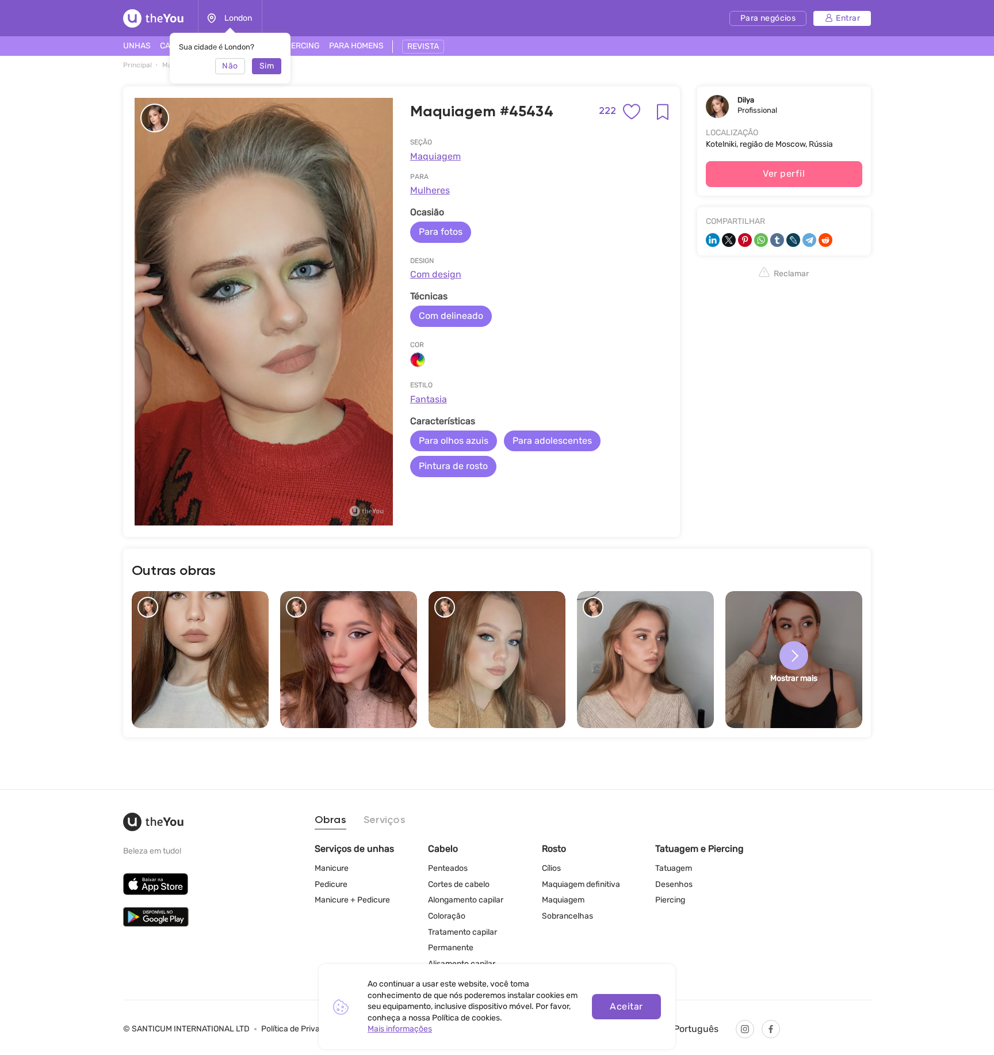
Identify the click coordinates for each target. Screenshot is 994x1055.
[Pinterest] (745, 240)
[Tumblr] (777, 240)
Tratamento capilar (462, 932)
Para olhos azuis (453, 440)
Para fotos (440, 231)
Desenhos (674, 884)
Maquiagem (435, 156)
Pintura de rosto (453, 465)
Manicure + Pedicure (352, 900)
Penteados (448, 868)
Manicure (332, 868)
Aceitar (626, 1006)
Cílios (551, 868)
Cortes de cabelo (459, 884)
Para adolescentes (552, 440)
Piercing (670, 900)
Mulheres (430, 190)
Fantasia (428, 399)
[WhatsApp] (761, 240)
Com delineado (451, 315)
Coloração (446, 916)
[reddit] (825, 240)
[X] (729, 240)
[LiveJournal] (793, 240)
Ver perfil (784, 173)
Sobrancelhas (567, 916)
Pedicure (331, 884)
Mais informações (400, 1029)
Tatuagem (673, 868)
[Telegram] (809, 240)
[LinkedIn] (713, 240)
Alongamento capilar (465, 900)
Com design (435, 274)
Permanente (450, 948)
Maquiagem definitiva (581, 884)
